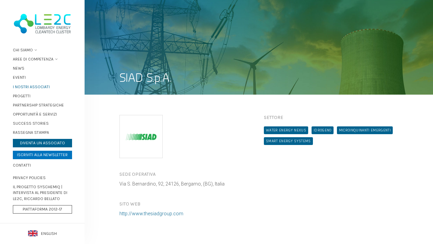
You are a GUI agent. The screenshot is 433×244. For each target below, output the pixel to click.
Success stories (31, 123)
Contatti (22, 165)
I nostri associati (31, 86)
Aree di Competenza (33, 59)
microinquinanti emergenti (365, 130)
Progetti (21, 96)
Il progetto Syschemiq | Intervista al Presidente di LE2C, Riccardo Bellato (40, 193)
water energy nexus (286, 130)
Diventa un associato (42, 143)
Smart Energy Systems (288, 141)
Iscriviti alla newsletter (42, 154)
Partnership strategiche (38, 105)
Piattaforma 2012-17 (42, 209)
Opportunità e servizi (35, 114)
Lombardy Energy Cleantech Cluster (42, 23)
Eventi (19, 77)
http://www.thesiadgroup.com (151, 213)
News (18, 68)
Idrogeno (323, 130)
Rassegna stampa (31, 132)
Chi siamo (23, 50)
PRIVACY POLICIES (29, 177)
